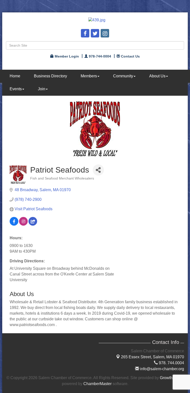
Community (123, 76)
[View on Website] (32, 224)
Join (41, 89)
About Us (157, 76)
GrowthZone (171, 378)
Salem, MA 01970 (152, 357)
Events (16, 89)
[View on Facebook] (14, 224)
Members (89, 76)
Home (15, 76)
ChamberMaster (97, 384)
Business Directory (50, 76)
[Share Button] (98, 170)
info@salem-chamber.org (161, 369)
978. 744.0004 (171, 363)
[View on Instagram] (23, 224)
